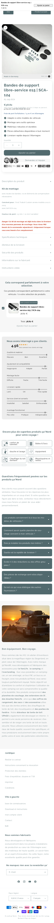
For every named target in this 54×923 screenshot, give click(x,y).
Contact (8, 820)
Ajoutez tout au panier (27, 326)
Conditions (9, 788)
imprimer (9, 782)
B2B (6, 826)
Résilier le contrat (13, 760)
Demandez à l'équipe (35, 160)
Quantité (7, 140)
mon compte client (13, 815)
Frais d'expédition (20, 107)
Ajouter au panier (43, 5)
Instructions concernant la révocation (21, 765)
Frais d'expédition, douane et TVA (20, 777)
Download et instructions (16, 809)
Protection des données (15, 771)
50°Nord (13, 916)
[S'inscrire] (45, 872)
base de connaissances (15, 804)
